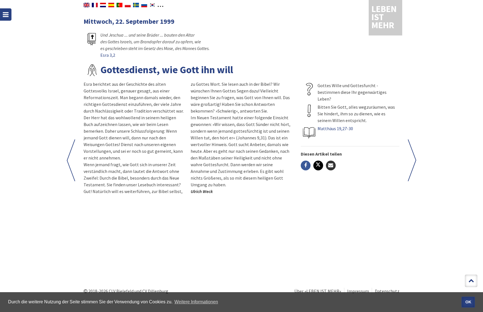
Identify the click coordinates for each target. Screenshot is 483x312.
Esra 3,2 (107, 55)
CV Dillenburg (155, 291)
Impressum (358, 291)
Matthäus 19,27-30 (335, 128)
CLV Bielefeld (121, 291)
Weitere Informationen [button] (196, 301)
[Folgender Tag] (71, 160)
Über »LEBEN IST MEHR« (317, 291)
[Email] (331, 165)
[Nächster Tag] (412, 160)
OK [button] (468, 302)
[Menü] (5, 14)
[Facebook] (306, 165)
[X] (318, 165)
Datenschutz (387, 291)
